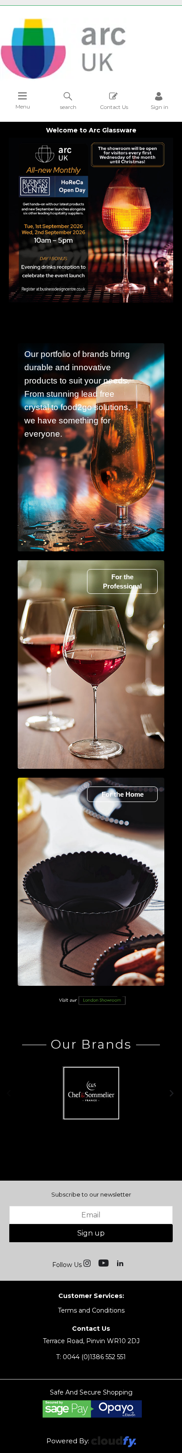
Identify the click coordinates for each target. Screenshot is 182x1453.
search (68, 107)
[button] (9, 1092)
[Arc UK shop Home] (91, 49)
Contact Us (114, 107)
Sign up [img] (91, 1233)
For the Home (123, 794)
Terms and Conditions (91, 1310)
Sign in (159, 107)
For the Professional (122, 581)
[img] (87, 1262)
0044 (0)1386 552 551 (91, 1357)
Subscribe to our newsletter (91, 1194)
